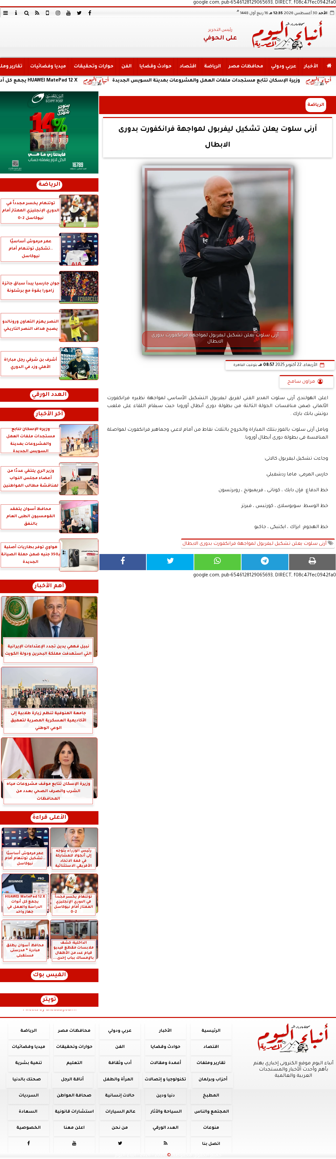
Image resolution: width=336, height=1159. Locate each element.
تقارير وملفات (211, 1063)
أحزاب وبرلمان (213, 1079)
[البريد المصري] (49, 132)
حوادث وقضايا (155, 66)
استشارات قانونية (74, 1112)
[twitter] (79, 13)
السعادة (28, 1112)
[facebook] (89, 13)
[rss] (37, 13)
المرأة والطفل (118, 1079)
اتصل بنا (211, 1144)
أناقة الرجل (72, 1079)
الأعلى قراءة (49, 818)
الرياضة (212, 66)
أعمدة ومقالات (165, 1063)
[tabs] (5, 13)
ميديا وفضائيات (48, 66)
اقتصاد (187, 66)
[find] (26, 13)
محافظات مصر (246, 66)
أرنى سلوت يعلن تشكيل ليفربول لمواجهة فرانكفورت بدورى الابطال (255, 544)
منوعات (211, 1128)
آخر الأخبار (49, 414)
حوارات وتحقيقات (94, 66)
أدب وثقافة (120, 1063)
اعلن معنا (74, 1128)
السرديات (29, 1096)
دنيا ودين (165, 1096)
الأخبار (311, 66)
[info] (16, 13)
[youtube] (68, 13)
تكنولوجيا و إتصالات (165, 1079)
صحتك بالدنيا (26, 1079)
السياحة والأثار (166, 1112)
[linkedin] (58, 13)
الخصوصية (28, 1128)
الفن (126, 66)
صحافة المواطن (74, 1096)
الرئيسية (210, 1031)
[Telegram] (264, 562)
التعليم (74, 1063)
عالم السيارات (120, 1112)
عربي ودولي (283, 66)
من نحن (120, 1128)
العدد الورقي (49, 395)
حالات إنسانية (120, 1096)
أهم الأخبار (49, 586)
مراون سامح (301, 382)
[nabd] (47, 13)
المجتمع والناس (211, 1112)
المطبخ (211, 1096)
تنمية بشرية (28, 1063)
